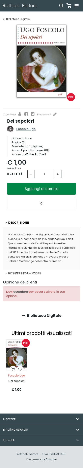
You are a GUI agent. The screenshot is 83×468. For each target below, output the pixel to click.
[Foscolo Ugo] (10, 128)
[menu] (76, 5)
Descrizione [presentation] (18, 223)
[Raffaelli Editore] (20, 5)
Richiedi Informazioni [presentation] (24, 273)
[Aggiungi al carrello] (13, 369)
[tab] (41, 223)
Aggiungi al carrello (41, 188)
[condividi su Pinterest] (32, 114)
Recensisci (44, 114)
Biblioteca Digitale (18, 19)
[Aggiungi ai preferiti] (41, 203)
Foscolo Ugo (26, 129)
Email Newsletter (15, 429)
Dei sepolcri (16, 381)
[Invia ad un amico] (20, 114)
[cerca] (61, 5)
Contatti (9, 419)
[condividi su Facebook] (26, 114)
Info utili (9, 440)
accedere (20, 291)
